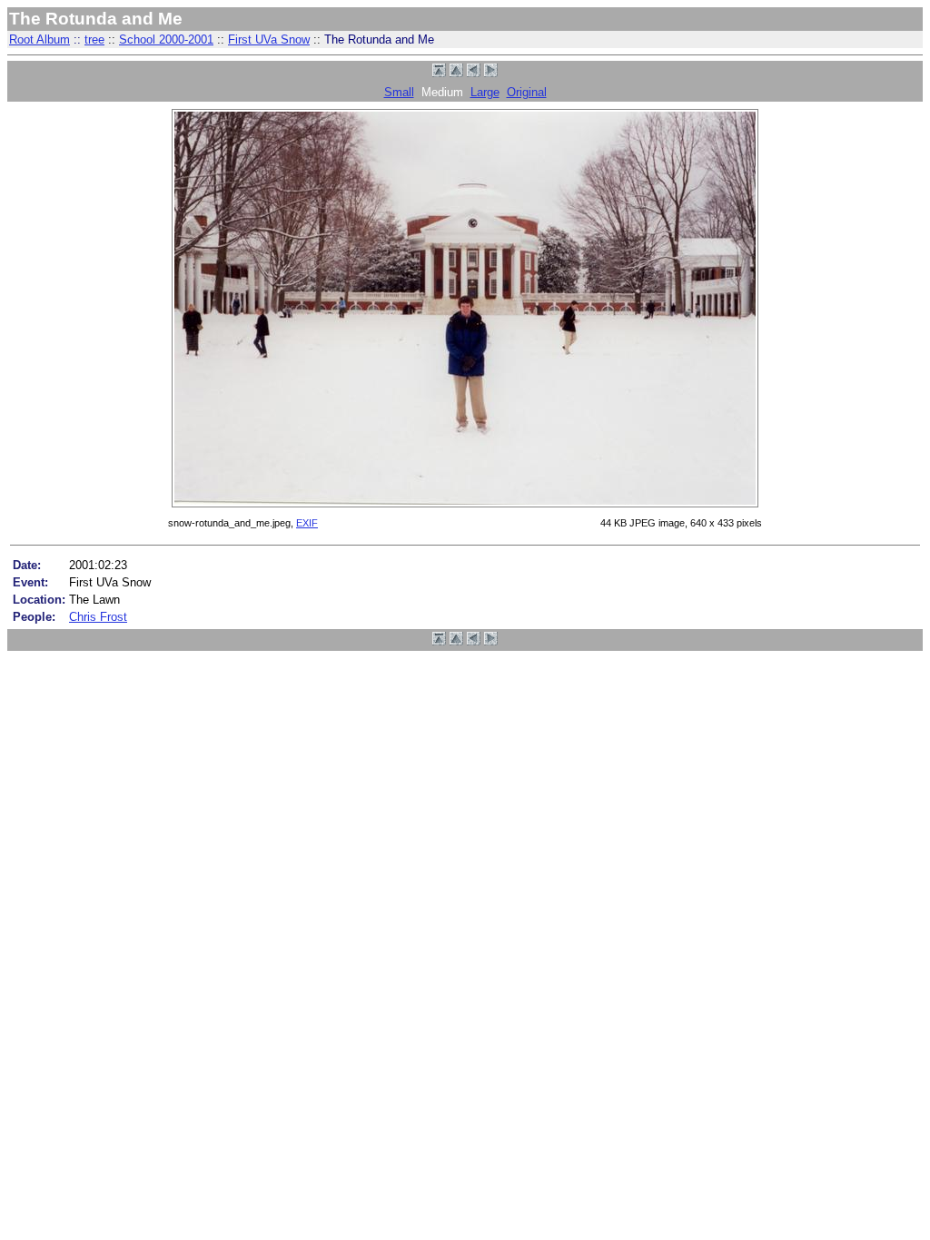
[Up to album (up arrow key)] (456, 73)
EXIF (307, 522)
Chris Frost (98, 617)
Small (399, 92)
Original (527, 92)
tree (94, 39)
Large (485, 92)
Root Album (39, 39)
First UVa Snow (269, 39)
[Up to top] (439, 73)
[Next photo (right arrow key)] (491, 73)
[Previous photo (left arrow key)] (473, 73)
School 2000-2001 (166, 39)
